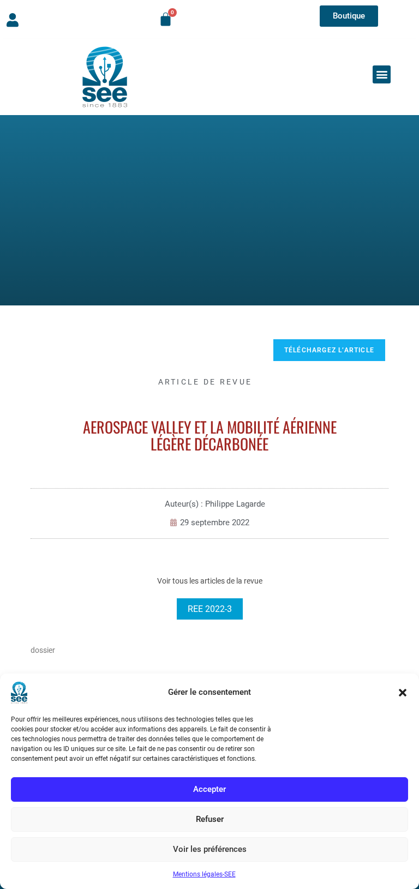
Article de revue (205, 381)
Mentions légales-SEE (204, 874)
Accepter (209, 789)
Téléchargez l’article (329, 350)
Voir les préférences (210, 849)
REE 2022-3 (210, 609)
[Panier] (165, 19)
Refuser (210, 819)
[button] (402, 692)
